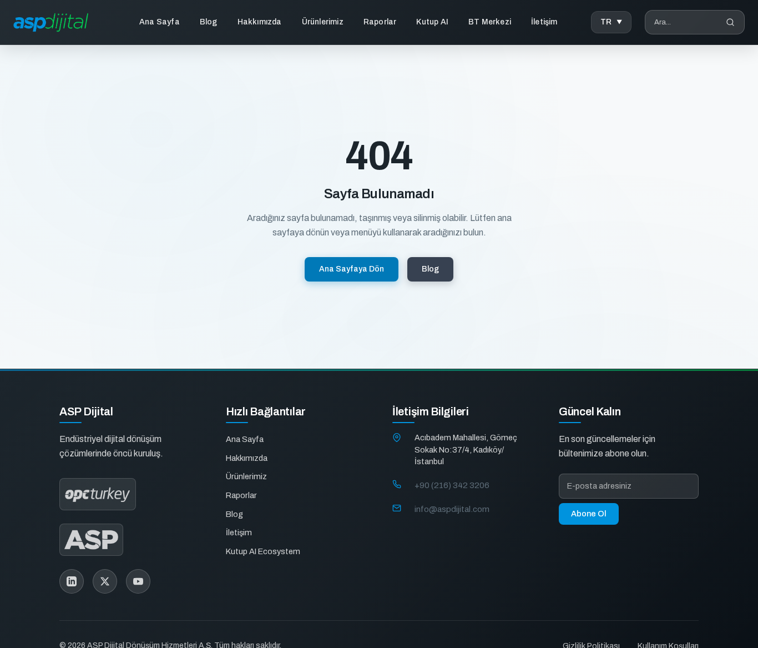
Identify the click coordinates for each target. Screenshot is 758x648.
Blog (209, 22)
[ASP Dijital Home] (50, 22)
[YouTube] (138, 581)
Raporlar (380, 22)
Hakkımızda (259, 22)
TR (606, 22)
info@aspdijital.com (452, 508)
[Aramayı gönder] (730, 22)
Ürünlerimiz (322, 22)
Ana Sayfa (159, 22)
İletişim (544, 22)
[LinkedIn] (71, 581)
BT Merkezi (489, 22)
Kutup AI (432, 22)
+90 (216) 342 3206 (452, 484)
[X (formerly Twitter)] (105, 581)
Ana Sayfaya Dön (351, 269)
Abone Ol (589, 513)
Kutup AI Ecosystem (263, 550)
